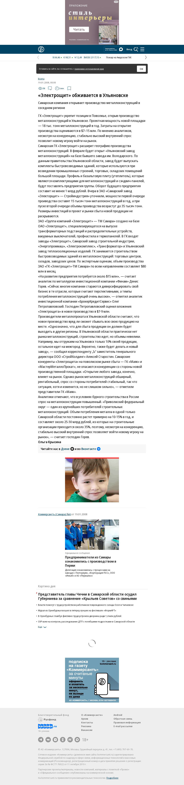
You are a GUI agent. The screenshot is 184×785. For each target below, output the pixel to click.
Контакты (87, 722)
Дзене (65, 449)
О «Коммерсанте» (92, 715)
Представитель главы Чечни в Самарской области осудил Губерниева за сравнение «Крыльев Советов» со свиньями (87, 596)
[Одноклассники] (62, 739)
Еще (40, 627)
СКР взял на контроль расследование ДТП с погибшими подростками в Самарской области (86, 621)
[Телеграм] (40, 739)
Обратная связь (123, 718)
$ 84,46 (56, 57)
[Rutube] (70, 739)
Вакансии (86, 730)
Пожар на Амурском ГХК (118, 57)
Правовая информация (127, 722)
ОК (141, 69)
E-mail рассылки (123, 726)
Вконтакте (88, 449)
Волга (41, 78)
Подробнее (112, 777)
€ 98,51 (67, 57)
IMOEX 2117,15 (91, 57)
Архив (84, 718)
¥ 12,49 (78, 57)
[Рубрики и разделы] (142, 49)
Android (118, 715)
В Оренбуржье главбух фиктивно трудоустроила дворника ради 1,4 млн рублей (79, 616)
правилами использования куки (89, 68)
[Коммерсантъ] (41, 49)
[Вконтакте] (48, 739)
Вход (129, 49)
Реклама (86, 726)
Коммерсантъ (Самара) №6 (54, 514)
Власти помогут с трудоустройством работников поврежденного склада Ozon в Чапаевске (86, 604)
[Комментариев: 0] (50, 88)
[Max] (77, 739)
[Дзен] (55, 739)
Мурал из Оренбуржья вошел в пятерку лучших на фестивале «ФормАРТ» (77, 610)
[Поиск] (136, 49)
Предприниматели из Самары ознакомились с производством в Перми (90, 561)
